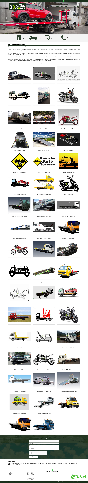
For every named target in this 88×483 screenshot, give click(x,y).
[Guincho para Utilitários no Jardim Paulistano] (44, 248)
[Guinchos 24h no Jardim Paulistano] (19, 314)
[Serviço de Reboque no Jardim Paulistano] (44, 424)
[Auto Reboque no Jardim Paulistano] (19, 73)
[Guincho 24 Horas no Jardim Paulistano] (19, 139)
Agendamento (68, 6)
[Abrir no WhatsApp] (63, 1)
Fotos (78, 6)
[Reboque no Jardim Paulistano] (19, 380)
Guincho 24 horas (29, 469)
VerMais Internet (65, 481)
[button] (6, 18)
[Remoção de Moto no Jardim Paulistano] (68, 380)
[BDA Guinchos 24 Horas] (17, 6)
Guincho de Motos (30, 473)
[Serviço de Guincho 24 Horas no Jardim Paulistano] (68, 402)
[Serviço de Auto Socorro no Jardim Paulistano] (44, 402)
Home (53, 6)
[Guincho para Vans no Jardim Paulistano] (68, 248)
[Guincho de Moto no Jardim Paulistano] (68, 183)
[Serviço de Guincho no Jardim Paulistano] (19, 424)
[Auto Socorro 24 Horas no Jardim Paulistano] (68, 73)
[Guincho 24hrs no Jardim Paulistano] (44, 161)
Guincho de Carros (30, 472)
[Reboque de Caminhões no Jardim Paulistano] (68, 336)
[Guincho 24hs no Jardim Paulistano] (68, 161)
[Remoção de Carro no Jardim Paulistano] (44, 380)
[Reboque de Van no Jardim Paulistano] (68, 358)
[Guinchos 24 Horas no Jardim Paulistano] (68, 292)
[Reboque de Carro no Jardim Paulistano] (19, 358)
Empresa (57, 6)
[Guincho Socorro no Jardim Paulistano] (19, 292)
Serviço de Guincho (30, 479)
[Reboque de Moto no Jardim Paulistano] (44, 358)
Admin (78, 481)
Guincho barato (29, 470)
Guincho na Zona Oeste (14, 46)
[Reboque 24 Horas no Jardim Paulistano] (44, 336)
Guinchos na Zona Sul (20, 464)
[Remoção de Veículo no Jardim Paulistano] (19, 402)
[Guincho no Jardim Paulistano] (68, 205)
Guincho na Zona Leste (42, 463)
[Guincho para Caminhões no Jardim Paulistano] (44, 227)
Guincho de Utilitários (30, 474)
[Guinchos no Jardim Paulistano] (44, 314)
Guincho (9, 463)
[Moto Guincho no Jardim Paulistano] (68, 314)
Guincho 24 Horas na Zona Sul (18, 463)
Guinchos (28, 476)
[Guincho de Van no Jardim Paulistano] (19, 205)
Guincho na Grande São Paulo (31, 463)
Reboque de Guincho (30, 478)
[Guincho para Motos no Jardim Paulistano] (19, 248)
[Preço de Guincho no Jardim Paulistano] (19, 336)
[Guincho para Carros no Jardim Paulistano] (68, 227)
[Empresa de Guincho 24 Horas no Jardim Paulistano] (19, 117)
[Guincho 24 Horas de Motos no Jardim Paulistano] (68, 117)
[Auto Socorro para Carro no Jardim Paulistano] (44, 95)
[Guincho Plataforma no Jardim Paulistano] (44, 270)
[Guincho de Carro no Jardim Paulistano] (44, 183)
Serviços (62, 6)
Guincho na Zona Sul (73, 463)
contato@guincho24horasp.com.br (72, 1)
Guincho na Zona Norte (52, 463)
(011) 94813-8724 (58, 1)
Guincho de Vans (29, 475)
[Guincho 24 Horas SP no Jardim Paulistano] (44, 139)
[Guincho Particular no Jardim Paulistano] (19, 270)
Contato (73, 6)
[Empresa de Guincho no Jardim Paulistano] (44, 117)
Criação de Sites (73, 481)
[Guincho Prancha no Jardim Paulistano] (68, 270)
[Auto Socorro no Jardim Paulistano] (19, 95)
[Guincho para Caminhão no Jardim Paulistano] (19, 227)
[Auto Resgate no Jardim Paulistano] (44, 73)
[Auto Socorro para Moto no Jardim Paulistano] (68, 95)
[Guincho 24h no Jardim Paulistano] (19, 161)
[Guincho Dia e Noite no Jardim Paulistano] (44, 205)
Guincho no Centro (11, 464)
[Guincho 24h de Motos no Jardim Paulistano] (68, 139)
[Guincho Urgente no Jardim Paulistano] (44, 292)
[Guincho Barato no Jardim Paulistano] (19, 183)
